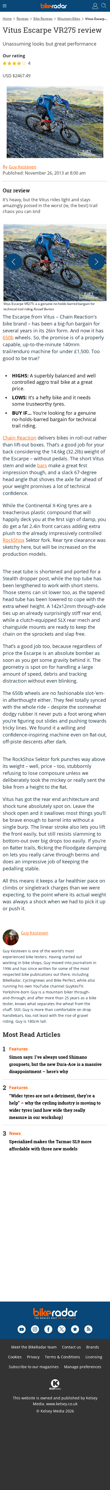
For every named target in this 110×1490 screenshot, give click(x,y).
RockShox (13, 540)
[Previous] (13, 261)
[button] (55, 268)
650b (8, 337)
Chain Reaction (19, 437)
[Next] (96, 261)
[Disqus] (55, 1233)
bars (42, 465)
